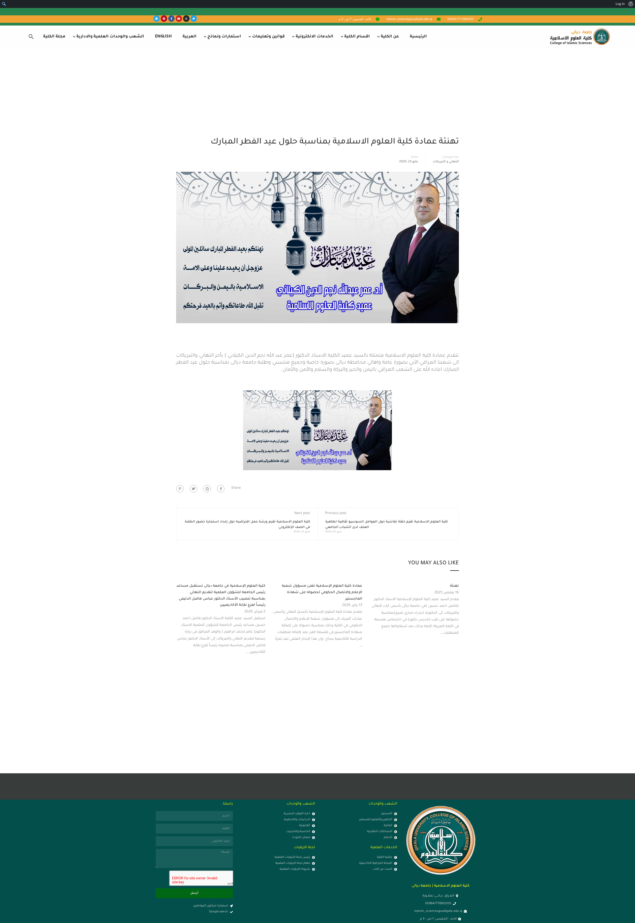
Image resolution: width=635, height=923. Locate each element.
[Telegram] (156, 18)
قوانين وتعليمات (268, 36)
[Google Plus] (207, 488)
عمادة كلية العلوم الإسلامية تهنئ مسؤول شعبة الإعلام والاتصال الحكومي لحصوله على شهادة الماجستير (322, 592)
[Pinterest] (164, 18)
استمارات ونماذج (224, 36)
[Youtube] (179, 18)
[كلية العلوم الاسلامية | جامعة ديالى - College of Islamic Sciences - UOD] (579, 36)
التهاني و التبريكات (446, 162)
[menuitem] (630, 4)
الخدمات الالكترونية (314, 36)
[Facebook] (220, 488)
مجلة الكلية (54, 36)
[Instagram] (186, 18)
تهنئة (454, 586)
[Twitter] (193, 18)
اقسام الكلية (357, 36)
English (163, 36)
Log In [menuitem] (620, 4)
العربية (189, 36)
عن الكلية (390, 36)
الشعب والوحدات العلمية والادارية (110, 36)
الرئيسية (418, 36)
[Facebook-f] (171, 18)
